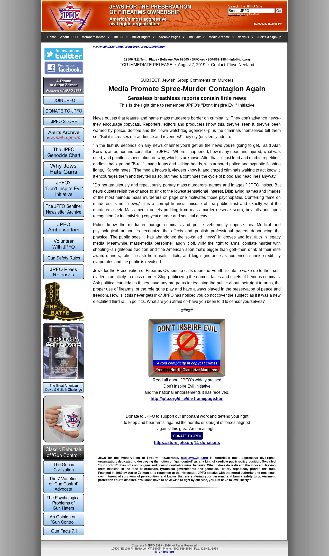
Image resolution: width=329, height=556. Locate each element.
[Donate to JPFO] (187, 438)
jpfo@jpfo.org (164, 551)
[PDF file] (63, 250)
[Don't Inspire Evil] (186, 375)
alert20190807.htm (153, 46)
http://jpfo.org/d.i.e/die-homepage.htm (187, 398)
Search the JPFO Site (245, 6)
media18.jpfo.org (111, 46)
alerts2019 (132, 46)
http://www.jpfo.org (194, 458)
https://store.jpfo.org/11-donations (187, 442)
